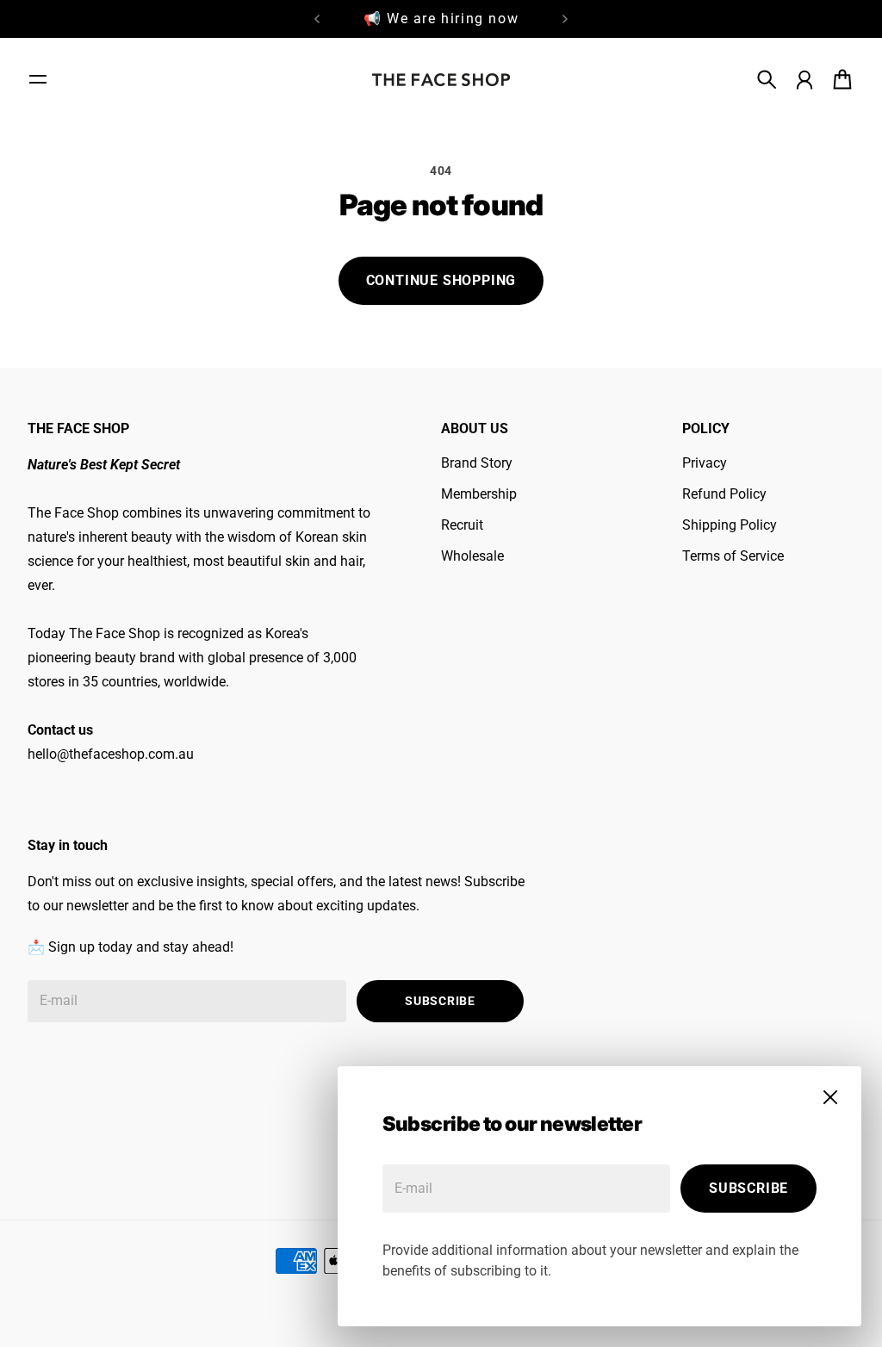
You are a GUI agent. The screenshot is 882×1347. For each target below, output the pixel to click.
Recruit (462, 525)
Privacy (704, 463)
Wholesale (472, 556)
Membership (479, 494)
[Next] (565, 19)
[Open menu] (38, 79)
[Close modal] (830, 1097)
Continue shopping (441, 280)
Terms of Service (733, 556)
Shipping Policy (729, 525)
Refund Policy (724, 494)
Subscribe (748, 1188)
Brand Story (476, 463)
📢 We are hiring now (441, 18)
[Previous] (316, 19)
